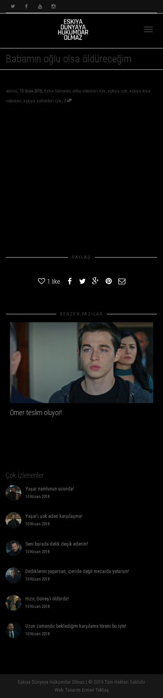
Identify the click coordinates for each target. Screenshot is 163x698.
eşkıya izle (117, 91)
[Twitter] (12, 6)
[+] (81, 362)
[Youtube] (39, 6)
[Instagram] (53, 6)
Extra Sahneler (57, 91)
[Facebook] (26, 6)
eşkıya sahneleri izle (43, 101)
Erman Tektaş (95, 690)
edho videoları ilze (89, 91)
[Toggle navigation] (148, 29)
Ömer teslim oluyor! (36, 412)
